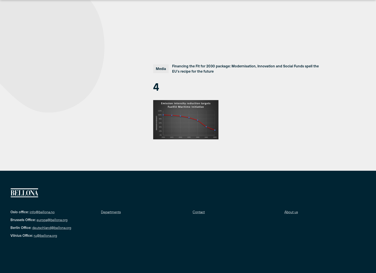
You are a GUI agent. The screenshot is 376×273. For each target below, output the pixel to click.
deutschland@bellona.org (51, 228)
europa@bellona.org (52, 220)
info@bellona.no (42, 212)
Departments (111, 212)
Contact (199, 212)
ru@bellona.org (45, 235)
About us (291, 212)
